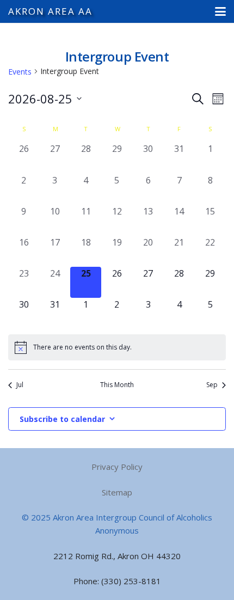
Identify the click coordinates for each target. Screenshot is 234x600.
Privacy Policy (117, 466)
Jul (19, 385)
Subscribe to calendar (62, 419)
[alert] (117, 347)
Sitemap (117, 492)
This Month (117, 385)
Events (20, 71)
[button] (220, 11)
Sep (212, 385)
